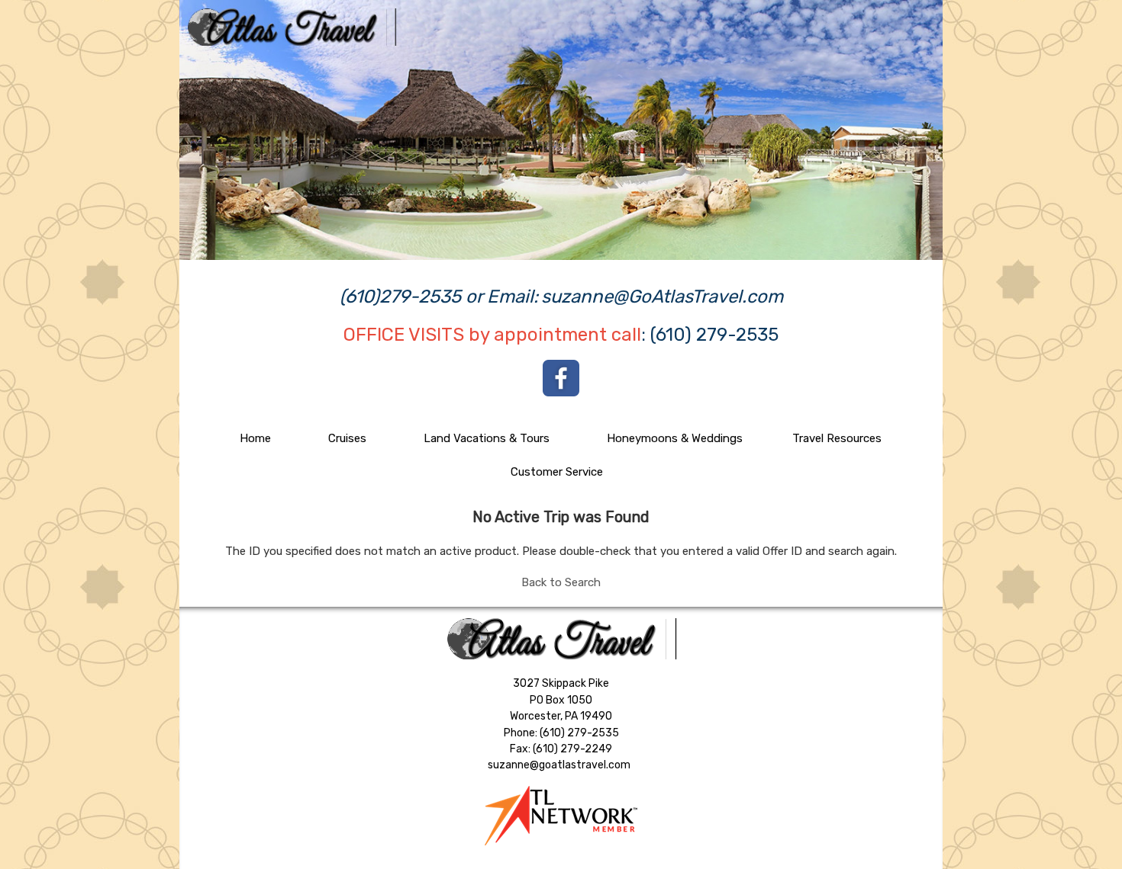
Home (255, 438)
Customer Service (557, 472)
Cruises (347, 438)
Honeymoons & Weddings (675, 438)
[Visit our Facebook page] (561, 378)
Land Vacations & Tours (487, 438)
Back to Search (561, 582)
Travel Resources (837, 438)
